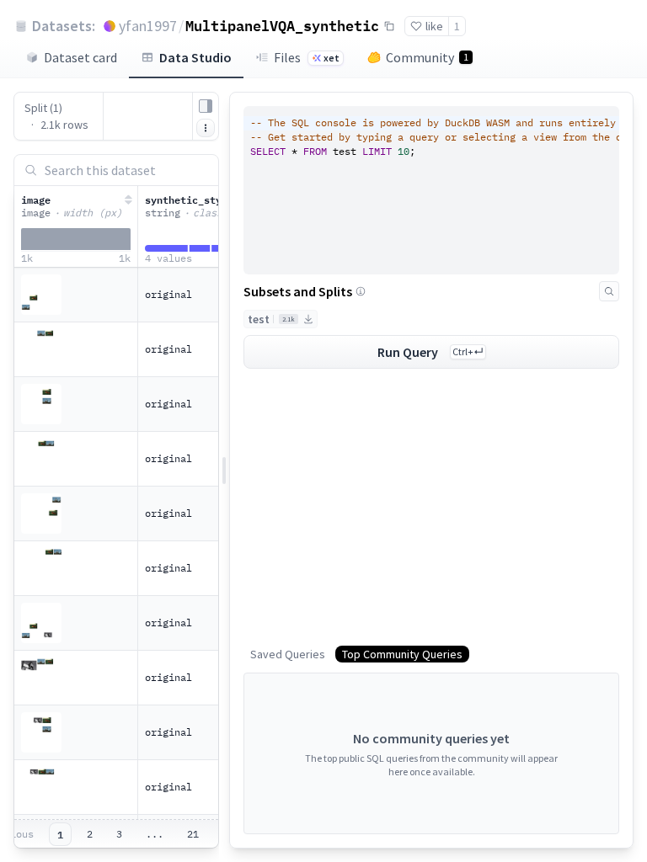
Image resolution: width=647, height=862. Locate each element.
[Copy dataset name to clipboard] (389, 26)
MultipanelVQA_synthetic (282, 25)
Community (427, 57)
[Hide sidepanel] (205, 106)
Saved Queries (287, 654)
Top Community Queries (402, 654)
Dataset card (80, 57)
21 (193, 833)
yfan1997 (148, 25)
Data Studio (195, 57)
